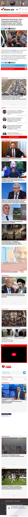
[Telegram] (2, 28)
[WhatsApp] (15, 28)
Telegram (11, 65)
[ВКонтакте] (6, 28)
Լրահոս (4, 107)
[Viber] (13, 28)
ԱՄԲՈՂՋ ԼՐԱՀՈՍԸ (14, 137)
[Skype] (4, 28)
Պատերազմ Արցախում (14, 15)
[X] (9, 28)
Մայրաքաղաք (5, 436)
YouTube (10, 68)
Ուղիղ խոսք (5, 77)
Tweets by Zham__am (5, 415)
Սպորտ (4, 467)
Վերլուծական (5, 275)
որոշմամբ (13, 50)
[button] (3, 91)
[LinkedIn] (11, 28)
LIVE (3, 345)
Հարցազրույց (5, 382)
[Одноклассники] (7, 28)
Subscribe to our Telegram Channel (6, 372)
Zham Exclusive (5, 309)
